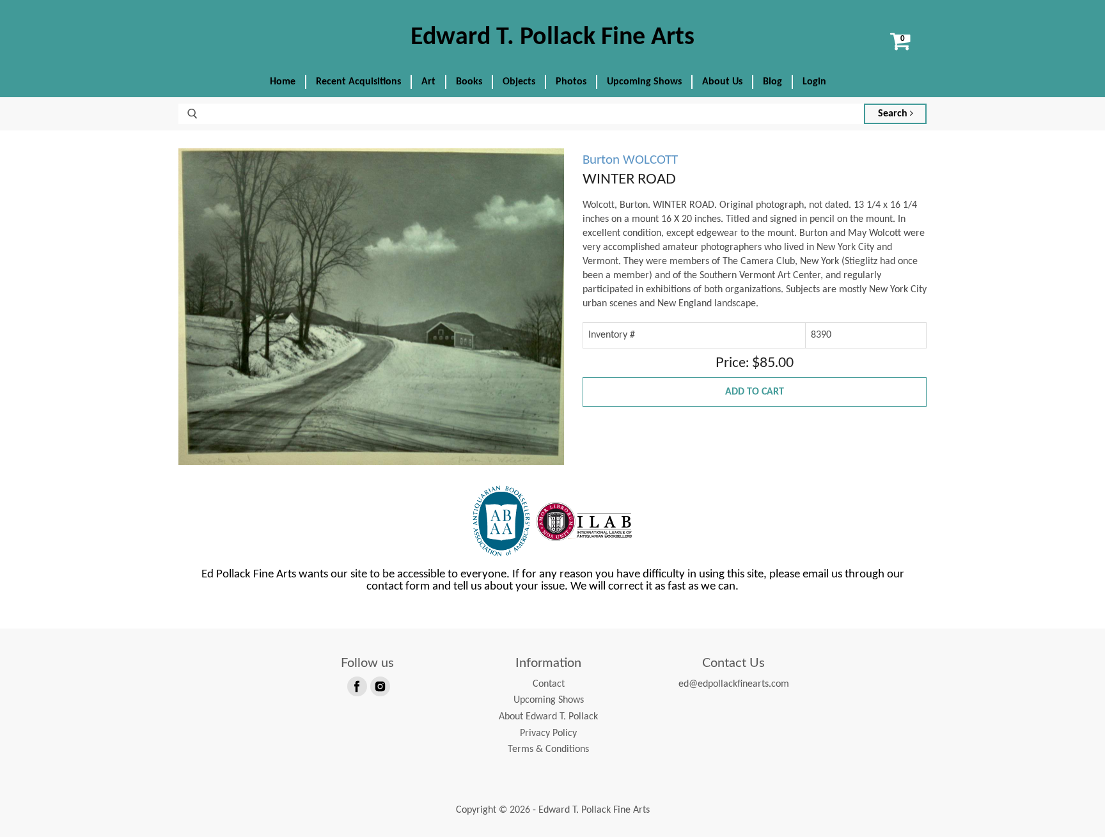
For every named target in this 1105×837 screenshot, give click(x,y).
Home (282, 82)
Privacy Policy (548, 733)
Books (469, 82)
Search (894, 114)
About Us (722, 82)
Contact (549, 684)
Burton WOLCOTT (630, 160)
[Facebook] (356, 685)
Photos (571, 82)
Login (814, 82)
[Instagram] (379, 685)
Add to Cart (754, 392)
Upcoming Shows (644, 82)
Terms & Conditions (548, 749)
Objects (519, 82)
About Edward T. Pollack (548, 717)
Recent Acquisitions (358, 82)
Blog (772, 82)
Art (428, 82)
